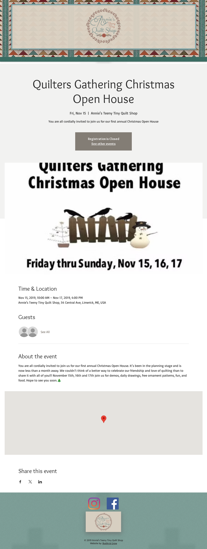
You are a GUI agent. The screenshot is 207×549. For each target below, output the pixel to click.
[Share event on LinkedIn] (40, 481)
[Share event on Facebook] (20, 481)
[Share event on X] (30, 481)
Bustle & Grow (109, 543)
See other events (103, 144)
